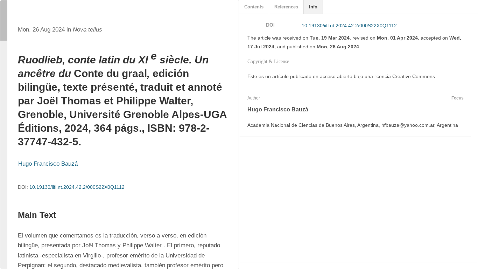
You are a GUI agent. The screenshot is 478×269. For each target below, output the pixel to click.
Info (313, 6)
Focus (457, 98)
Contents (253, 6)
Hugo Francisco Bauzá (48, 163)
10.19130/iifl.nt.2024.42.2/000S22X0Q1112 (77, 187)
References (286, 6)
